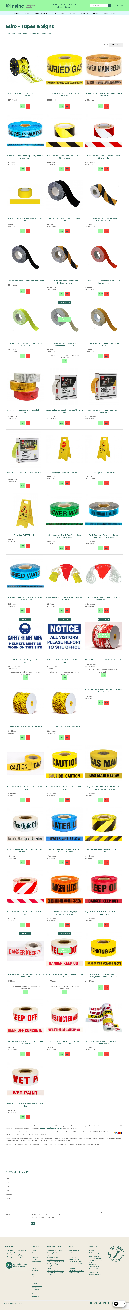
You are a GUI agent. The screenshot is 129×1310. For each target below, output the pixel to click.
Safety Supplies (52, 1266)
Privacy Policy (73, 1257)
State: (7, 1190)
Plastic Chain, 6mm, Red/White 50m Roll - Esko (103, 660)
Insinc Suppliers (35, 1269)
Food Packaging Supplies (55, 1251)
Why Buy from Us (36, 1284)
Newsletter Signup (37, 1281)
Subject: (8, 1198)
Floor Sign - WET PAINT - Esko (25, 535)
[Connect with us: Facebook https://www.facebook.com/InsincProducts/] (95, 1303)
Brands (25, 34)
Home (9, 34)
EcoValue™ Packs (109, 13)
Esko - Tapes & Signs (44, 34)
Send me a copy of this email (43, 1217)
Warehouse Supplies (53, 1264)
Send (33, 1224)
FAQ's (34, 1277)
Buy (28, 106)
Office (54, 13)
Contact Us (57, 4)
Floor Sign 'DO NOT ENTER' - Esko (64, 473)
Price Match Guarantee (76, 1270)
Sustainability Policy (75, 1262)
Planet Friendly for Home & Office (55, 1274)
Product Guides (34, 1273)
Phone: (8, 1186)
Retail (63, 13)
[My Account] (114, 5)
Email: (7, 1182)
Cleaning (16, 13)
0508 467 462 (70, 4)
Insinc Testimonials (36, 1289)
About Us (35, 1257)
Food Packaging (41, 13)
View (64, 361)
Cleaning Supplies (53, 1253)
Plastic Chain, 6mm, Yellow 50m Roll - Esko (25, 727)
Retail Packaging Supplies (55, 1262)
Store (14, 34)
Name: (8, 1178)
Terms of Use (73, 1255)
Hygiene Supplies (52, 1255)
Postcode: (9, 1194)
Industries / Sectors (53, 1270)
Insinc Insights (36, 1262)
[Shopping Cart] (117, 5)
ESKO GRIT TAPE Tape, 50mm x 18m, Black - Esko (25, 281)
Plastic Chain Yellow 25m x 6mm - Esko (64, 727)
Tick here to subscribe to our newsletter (47, 1215)
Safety (72, 13)
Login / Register (34, 1293)
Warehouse (84, 13)
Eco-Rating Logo (74, 1272)
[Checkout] (122, 5)
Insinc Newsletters (36, 1265)
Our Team (35, 1259)
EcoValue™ (72, 1268)
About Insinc (36, 1255)
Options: (8, 1214)
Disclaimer (72, 1253)
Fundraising (36, 1279)
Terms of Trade (74, 1259)
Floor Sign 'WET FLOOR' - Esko (104, 473)
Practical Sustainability (76, 1264)
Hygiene (27, 13)
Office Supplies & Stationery (52, 1258)
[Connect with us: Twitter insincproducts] (100, 1303)
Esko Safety (32, 34)
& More (95, 13)
